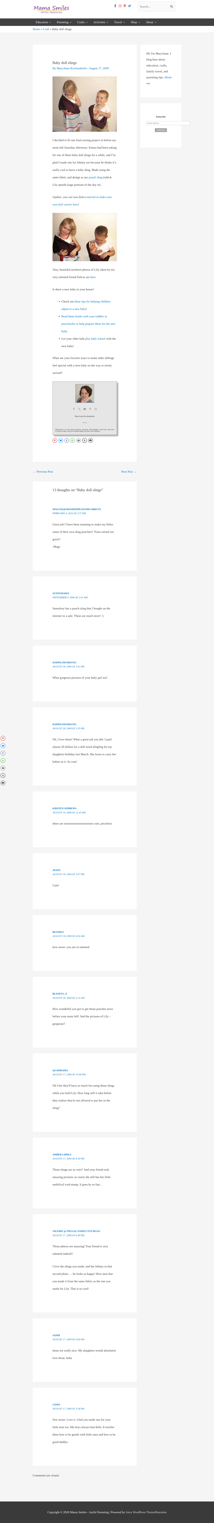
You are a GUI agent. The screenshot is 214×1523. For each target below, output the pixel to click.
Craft (46, 29)
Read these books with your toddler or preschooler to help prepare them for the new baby (88, 324)
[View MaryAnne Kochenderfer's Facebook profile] (74, 409)
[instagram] (121, 5)
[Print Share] (90, 440)
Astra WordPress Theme (140, 1512)
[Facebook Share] (66, 440)
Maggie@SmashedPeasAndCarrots (77, 509)
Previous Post (43, 471)
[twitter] (130, 5)
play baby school (95, 338)
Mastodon (161, 1512)
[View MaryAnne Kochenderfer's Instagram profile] (96, 409)
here (93, 277)
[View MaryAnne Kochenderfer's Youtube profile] (85, 409)
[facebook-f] (116, 5)
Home (36, 29)
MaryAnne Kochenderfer (85, 416)
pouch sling (96, 177)
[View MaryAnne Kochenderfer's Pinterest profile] (90, 409)
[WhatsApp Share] (72, 440)
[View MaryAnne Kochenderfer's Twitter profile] (79, 409)
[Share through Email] (78, 440)
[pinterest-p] (125, 5)
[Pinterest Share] (55, 440)
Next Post (128, 471)
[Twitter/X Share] (84, 440)
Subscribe (161, 117)
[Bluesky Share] (60, 440)
